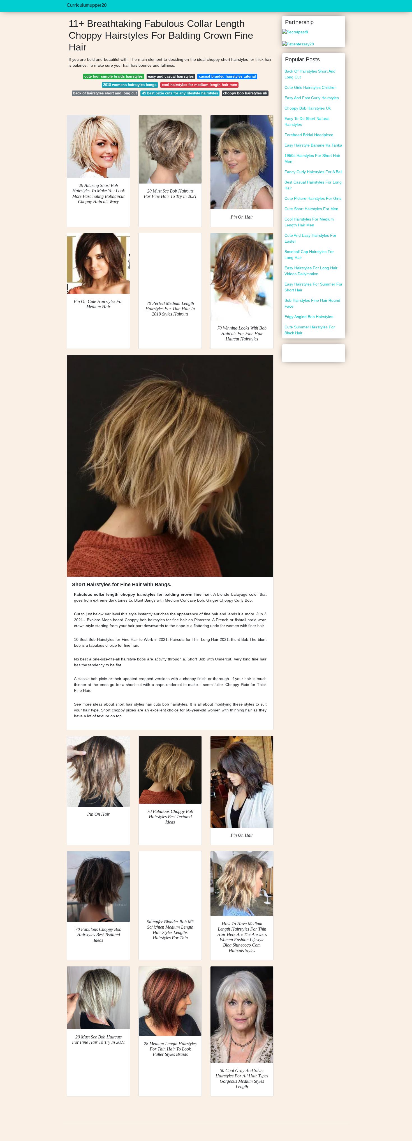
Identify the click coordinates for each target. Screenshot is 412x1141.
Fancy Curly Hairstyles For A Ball (313, 172)
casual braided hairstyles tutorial (227, 76)
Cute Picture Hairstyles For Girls (312, 198)
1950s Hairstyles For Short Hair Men (312, 158)
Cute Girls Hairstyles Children (310, 87)
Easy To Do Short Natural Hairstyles (306, 121)
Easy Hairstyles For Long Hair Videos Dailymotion (310, 271)
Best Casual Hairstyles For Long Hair (313, 185)
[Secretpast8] (295, 31)
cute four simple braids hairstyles (113, 76)
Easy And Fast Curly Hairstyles (311, 98)
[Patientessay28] (298, 43)
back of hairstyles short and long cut (105, 93)
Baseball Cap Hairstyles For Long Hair (309, 254)
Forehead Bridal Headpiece (308, 135)
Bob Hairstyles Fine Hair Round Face (312, 303)
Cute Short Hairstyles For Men (311, 209)
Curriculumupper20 (87, 5)
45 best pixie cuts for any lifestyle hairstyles (180, 93)
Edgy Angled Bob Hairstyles (308, 316)
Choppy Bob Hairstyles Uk (307, 108)
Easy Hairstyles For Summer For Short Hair (313, 287)
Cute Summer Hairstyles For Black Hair (309, 330)
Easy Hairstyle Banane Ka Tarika (313, 145)
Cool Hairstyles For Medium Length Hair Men (309, 222)
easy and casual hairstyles (171, 76)
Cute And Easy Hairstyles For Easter (310, 238)
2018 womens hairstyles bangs (129, 85)
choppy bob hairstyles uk (245, 93)
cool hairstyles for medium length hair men (199, 85)
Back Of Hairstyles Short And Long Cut (309, 74)
